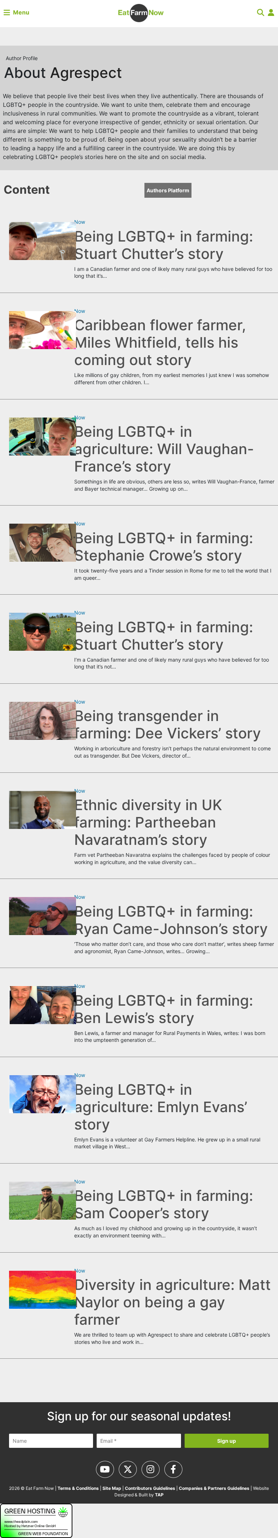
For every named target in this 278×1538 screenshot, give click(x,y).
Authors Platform (168, 190)
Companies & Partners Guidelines (214, 1488)
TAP (159, 1494)
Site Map (111, 1488)
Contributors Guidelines (150, 1488)
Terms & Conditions (78, 1488)
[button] (260, 12)
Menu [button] (19, 12)
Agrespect (86, 72)
